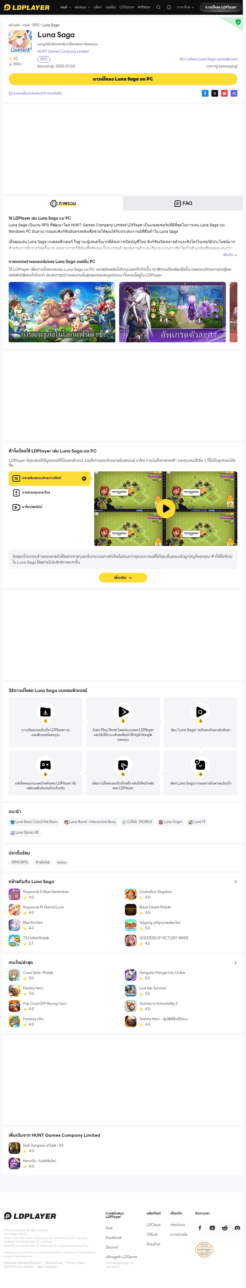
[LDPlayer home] (27, 7)
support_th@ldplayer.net (18, 1256)
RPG (35, 25)
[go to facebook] (200, 1228)
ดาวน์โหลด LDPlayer (220, 7)
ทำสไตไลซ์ (43, 862)
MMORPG (20, 862)
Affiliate (144, 7)
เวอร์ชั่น (110, 7)
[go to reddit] (225, 1228)
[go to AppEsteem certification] (204, 1249)
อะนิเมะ (62, 862)
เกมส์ (26, 25)
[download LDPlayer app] (169, 7)
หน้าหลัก (14, 25)
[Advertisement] (123, 149)
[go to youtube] (212, 1228)
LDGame (126, 7)
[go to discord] (237, 1228)
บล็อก (98, 7)
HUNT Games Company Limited (63, 51)
